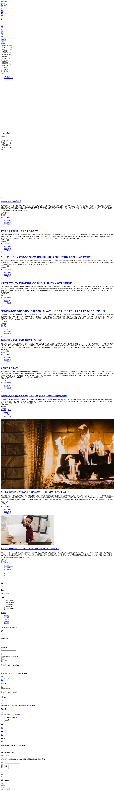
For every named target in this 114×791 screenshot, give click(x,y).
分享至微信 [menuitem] (7, 222)
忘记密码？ (16, 656)
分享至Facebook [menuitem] (8, 220)
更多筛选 (3, 40)
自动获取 (17, 714)
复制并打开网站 (5, 789)
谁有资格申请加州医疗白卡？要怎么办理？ (20, 231)
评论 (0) (3, 217)
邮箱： (3, 764)
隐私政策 (6, 621)
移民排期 (6, 71)
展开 (2, 149)
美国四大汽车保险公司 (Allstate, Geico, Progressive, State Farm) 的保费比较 (34, 396)
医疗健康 (7, 54)
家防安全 (6, 58)
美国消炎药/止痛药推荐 (11, 201)
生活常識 (7, 53)
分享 (9, 217)
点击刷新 (16, 673)
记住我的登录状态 (7, 656)
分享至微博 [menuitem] (7, 224)
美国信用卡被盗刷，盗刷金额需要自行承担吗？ (22, 340)
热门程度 (6, 593)
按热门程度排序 (8, 78)
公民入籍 (6, 69)
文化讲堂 (6, 60)
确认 (2, 613)
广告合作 (6, 619)
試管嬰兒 (6, 62)
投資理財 (7, 51)
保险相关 (7, 47)
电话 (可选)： (5, 766)
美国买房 (7, 45)
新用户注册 (4, 660)
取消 (4, 613)
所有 (3, 43)
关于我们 (6, 616)
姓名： (3, 762)
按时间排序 (7, 76)
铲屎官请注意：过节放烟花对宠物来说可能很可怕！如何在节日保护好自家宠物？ (37, 283)
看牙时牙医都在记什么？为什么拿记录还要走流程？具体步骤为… (30, 548)
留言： (3, 775)
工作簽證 (6, 67)
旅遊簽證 (6, 64)
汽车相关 (7, 49)
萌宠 (5, 56)
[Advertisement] (51, 162)
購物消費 (6, 65)
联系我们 (6, 617)
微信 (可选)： (5, 767)
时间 (2, 593)
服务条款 (6, 623)
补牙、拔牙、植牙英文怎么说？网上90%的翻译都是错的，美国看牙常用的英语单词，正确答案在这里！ (47, 257)
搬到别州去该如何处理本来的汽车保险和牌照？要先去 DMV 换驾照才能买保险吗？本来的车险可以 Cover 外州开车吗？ (54, 311)
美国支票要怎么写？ (10, 368)
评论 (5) (3, 269)
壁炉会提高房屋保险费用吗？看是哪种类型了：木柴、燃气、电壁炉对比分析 (35, 492)
